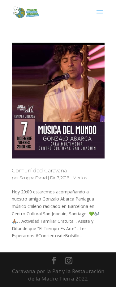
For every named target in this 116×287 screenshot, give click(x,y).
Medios (79, 177)
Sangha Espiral (33, 177)
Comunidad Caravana (39, 171)
